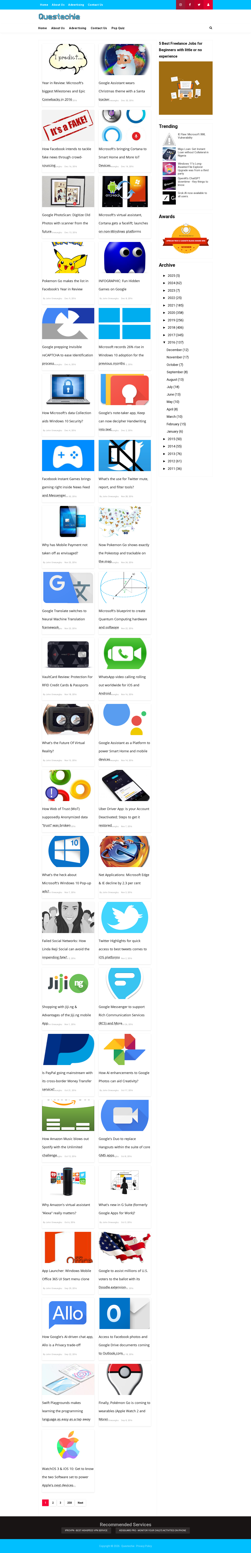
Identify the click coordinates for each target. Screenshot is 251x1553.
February (173, 424)
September (175, 372)
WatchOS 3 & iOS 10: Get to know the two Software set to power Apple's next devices (68, 1476)
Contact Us (95, 4)
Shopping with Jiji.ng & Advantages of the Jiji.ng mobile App (66, 1015)
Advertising (76, 4)
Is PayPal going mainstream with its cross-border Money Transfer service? (67, 1081)
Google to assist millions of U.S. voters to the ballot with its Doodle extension (123, 1279)
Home (44, 4)
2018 (172, 327)
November (175, 357)
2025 (172, 276)
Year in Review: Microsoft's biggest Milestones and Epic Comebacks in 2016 (63, 91)
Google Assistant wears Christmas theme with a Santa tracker (122, 91)
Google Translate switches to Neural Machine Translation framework (64, 619)
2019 (172, 320)
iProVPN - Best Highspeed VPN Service (86, 1530)
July (170, 387)
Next (80, 1502)
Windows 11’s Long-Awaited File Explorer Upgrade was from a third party (193, 168)
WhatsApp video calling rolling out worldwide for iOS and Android (122, 685)
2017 (172, 335)
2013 (172, 454)
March (172, 416)
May (170, 402)
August (172, 379)
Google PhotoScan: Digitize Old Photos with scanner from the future (66, 223)
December (175, 350)
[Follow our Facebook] (189, 5)
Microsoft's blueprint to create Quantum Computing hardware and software (123, 619)
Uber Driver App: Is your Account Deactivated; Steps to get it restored (124, 817)
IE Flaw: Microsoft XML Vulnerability (192, 136)
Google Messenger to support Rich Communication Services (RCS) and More (122, 1015)
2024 (172, 283)
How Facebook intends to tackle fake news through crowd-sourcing (66, 157)
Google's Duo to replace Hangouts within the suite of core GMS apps (124, 1147)
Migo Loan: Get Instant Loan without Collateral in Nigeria (193, 152)
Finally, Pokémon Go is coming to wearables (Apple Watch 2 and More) (124, 1410)
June (171, 394)
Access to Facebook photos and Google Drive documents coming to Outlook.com (124, 1344)
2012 (172, 461)
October (173, 365)
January (173, 431)
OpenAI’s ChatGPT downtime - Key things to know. (193, 182)
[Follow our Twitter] (199, 5)
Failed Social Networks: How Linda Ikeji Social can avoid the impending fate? (65, 949)
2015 (172, 439)
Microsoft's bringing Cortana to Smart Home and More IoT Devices (123, 157)
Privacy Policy (144, 1546)
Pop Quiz (118, 28)
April (170, 409)
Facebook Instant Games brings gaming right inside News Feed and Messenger (66, 487)
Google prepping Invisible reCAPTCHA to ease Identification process (67, 355)
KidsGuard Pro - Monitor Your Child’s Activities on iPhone (152, 1530)
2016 (172, 342)
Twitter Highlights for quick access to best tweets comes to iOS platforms (123, 949)
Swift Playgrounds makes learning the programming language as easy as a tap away (66, 1410)
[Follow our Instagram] (180, 5)
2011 (172, 469)
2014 (172, 446)
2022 (172, 298)
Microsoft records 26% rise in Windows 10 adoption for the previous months (121, 355)
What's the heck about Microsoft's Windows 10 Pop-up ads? (66, 883)
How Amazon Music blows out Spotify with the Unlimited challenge (65, 1147)
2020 (172, 313)
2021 (172, 305)
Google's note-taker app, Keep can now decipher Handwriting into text (122, 421)
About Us (58, 4)
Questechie (128, 1546)
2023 (172, 290)
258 (69, 1502)
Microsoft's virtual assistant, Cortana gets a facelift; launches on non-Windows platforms (123, 223)
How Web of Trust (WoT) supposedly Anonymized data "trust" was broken (65, 817)
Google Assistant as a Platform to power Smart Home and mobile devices (124, 751)
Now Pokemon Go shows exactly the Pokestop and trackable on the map (124, 553)
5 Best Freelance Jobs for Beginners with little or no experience (180, 49)
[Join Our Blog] (208, 5)
